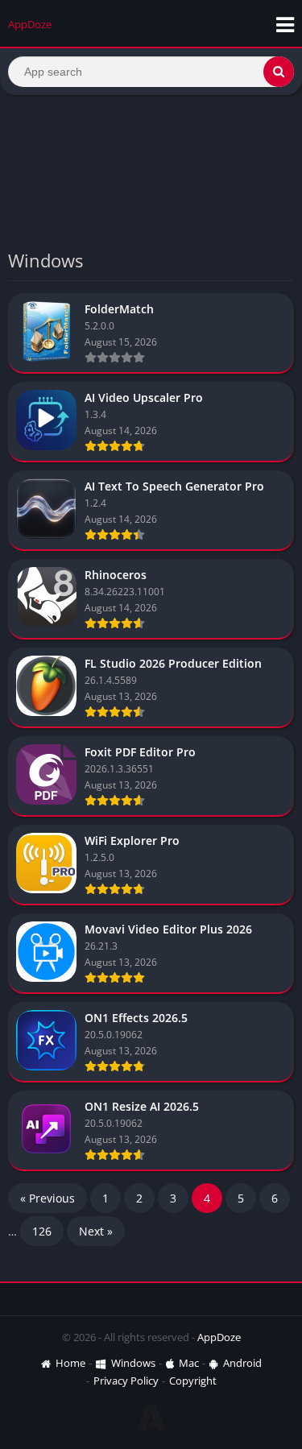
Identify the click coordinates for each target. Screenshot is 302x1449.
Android (242, 1363)
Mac (189, 1363)
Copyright (193, 1380)
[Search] (278, 71)
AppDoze (219, 1337)
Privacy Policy (126, 1380)
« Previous (47, 1198)
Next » (96, 1231)
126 (42, 1231)
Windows (133, 1363)
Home (70, 1363)
